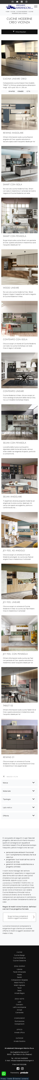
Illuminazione (19, 1021)
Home (7, 11)
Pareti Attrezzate (19, 972)
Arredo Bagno (20, 993)
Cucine (13, 11)
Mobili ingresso (19, 985)
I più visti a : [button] (8, 807)
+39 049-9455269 (21, 1058)
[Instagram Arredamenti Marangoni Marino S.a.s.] (26, 2)
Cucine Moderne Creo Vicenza (22, 12)
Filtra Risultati (20, 32)
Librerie (19, 969)
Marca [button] (5, 783)
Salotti (19, 977)
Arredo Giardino (19, 1041)
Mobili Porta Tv (19, 982)
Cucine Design (19, 955)
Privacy (3, 1079)
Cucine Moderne (21, 11)
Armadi (19, 1010)
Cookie (9, 1079)
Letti (19, 1002)
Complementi (19, 1024)
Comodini (19, 1004)
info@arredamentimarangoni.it (22, 1060)
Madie (19, 975)
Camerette (19, 1012)
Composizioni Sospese (19, 980)
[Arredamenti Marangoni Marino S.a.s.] (19, 7)
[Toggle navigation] (35, 7)
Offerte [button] (6, 816)
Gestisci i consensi (21, 1079)
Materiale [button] (7, 791)
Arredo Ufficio (19, 1032)
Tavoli (19, 988)
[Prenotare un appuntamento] (12, 2)
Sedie (19, 990)
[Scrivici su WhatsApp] (4, 1073)
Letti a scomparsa (19, 1007)
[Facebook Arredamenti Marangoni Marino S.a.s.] (22, 2)
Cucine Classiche (19, 961)
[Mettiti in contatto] (17, 2)
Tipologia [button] (7, 799)
